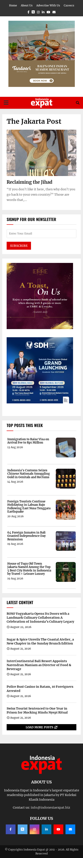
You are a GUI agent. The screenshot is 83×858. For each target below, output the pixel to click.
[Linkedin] (46, 829)
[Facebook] (10, 829)
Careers (69, 5)
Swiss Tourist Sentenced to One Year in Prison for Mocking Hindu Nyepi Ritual (37, 710)
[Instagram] (34, 829)
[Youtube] (58, 829)
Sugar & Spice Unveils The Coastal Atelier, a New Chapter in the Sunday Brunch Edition (40, 641)
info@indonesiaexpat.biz (50, 807)
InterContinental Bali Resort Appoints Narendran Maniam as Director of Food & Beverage (39, 665)
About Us (27, 5)
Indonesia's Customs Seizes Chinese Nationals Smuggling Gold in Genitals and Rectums (28, 474)
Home (13, 5)
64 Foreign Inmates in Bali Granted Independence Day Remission (26, 536)
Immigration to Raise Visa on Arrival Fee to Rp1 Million (28, 441)
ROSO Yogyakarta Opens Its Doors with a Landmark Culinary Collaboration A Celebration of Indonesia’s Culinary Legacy (40, 618)
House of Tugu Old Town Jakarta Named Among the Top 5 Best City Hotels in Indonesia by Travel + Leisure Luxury (29, 569)
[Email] (70, 829)
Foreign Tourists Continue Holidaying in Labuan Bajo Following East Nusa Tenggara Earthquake (28, 506)
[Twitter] (22, 829)
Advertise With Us (48, 5)
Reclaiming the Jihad (29, 182)
